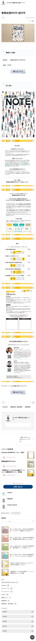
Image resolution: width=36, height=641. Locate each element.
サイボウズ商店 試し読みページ (16, 3)
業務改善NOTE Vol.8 (9, 461)
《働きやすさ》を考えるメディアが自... (25, 439)
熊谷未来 (10, 499)
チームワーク (6, 591)
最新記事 (3, 518)
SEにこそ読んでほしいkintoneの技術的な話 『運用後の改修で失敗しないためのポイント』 (22, 539)
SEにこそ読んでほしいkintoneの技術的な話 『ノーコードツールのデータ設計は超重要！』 (22, 556)
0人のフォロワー (5, 513)
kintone (5, 407)
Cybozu (9, 492)
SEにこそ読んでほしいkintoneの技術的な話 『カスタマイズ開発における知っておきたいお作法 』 (22, 530)
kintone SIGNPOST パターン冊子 (12, 452)
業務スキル (5, 597)
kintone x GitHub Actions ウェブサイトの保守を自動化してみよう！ (21, 563)
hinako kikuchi (12, 505)
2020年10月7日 (30, 18)
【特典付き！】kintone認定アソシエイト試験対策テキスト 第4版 (13, 471)
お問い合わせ (18, 487)
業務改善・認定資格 (16, 407)
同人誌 (4, 594)
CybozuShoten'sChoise (9, 582)
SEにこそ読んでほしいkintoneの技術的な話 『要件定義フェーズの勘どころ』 (22, 547)
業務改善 (27, 407)
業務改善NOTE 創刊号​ (13, 12)
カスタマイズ (6, 588)
